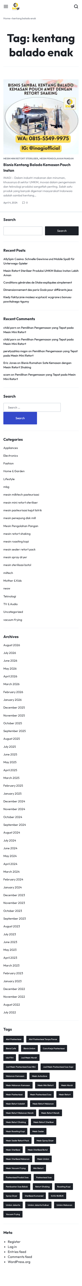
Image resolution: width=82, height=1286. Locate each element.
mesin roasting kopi (16, 541)
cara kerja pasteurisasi (54, 1048)
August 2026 (11, 645)
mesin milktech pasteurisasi (21, 494)
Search (9, 219)
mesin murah (67, 1085)
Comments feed (20, 1257)
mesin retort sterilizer (43, 1122)
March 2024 (11, 872)
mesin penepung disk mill (19, 518)
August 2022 (11, 1004)
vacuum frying (12, 620)
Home (6, 18)
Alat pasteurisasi (13, 1039)
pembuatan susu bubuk (17, 1186)
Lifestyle (9, 479)
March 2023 (11, 965)
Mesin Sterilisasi (13, 1149)
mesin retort (65, 1094)
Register (14, 1242)
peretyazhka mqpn (15, 351)
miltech (8, 573)
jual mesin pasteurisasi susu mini (21, 1067)
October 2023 (12, 911)
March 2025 (11, 778)
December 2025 (14, 707)
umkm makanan (64, 1205)
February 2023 (13, 973)
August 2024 (11, 832)
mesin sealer (38, 1131)
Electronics (10, 455)
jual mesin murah (29, 1057)
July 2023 (9, 934)
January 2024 (12, 887)
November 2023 (14, 903)
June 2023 (10, 942)
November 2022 (14, 997)
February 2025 (13, 785)
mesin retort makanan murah (20, 1113)
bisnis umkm (29, 1048)
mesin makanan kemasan (18, 1085)
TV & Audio (10, 604)
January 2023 (12, 981)
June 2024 (10, 848)
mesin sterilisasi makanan (18, 1159)
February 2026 (13, 692)
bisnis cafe (11, 1048)
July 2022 (9, 1012)
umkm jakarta (13, 1205)
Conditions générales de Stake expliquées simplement (37, 282)
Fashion (8, 463)
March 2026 (11, 684)
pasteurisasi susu (44, 1177)
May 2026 (10, 668)
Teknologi (9, 596)
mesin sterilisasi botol (17, 565)
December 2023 (14, 895)
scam (6, 374)
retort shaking (42, 1186)
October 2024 (12, 817)
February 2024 (13, 879)
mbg (6, 487)
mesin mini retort (46, 1085)
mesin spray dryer (15, 557)
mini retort (38, 1168)
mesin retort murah (50, 1113)
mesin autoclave (39, 1076)
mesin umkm (43, 1159)
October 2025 (12, 723)
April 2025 (10, 770)
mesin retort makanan (43, 1103)
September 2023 (14, 918)
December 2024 (14, 801)
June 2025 (10, 754)
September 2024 (14, 825)
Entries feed (17, 1252)
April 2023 (10, 958)
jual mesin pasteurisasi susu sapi (58, 1067)
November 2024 (14, 809)
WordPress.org (19, 1262)
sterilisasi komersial (34, 1196)
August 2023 (11, 926)
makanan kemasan (15, 1076)
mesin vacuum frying (16, 1168)
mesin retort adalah (15, 1103)
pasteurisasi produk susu (17, 1177)
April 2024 (10, 864)
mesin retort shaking (16, 534)
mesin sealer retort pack (19, 549)
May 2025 (10, 762)
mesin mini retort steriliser (20, 158)
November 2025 (14, 715)
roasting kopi (63, 1186)
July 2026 (9, 653)
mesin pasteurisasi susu (40, 1094)
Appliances (10, 448)
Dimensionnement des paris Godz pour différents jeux (37, 290)
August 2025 (11, 739)
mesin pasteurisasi (14, 1094)
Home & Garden (14, 471)
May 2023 (10, 950)
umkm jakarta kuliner (38, 1205)
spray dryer (11, 1196)
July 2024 (9, 840)
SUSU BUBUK (57, 1196)
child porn (9, 328)
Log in (12, 1247)
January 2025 (12, 793)
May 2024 (10, 856)
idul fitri (9, 1057)
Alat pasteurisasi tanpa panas (43, 1039)
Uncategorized (13, 612)
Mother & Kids (12, 580)
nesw (6, 588)
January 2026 (12, 700)
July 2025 (9, 747)
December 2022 (14, 989)
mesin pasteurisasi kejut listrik (22, 510)
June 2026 (10, 660)
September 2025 (14, 731)
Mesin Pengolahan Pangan (57, 158)
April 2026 (10, 676)
